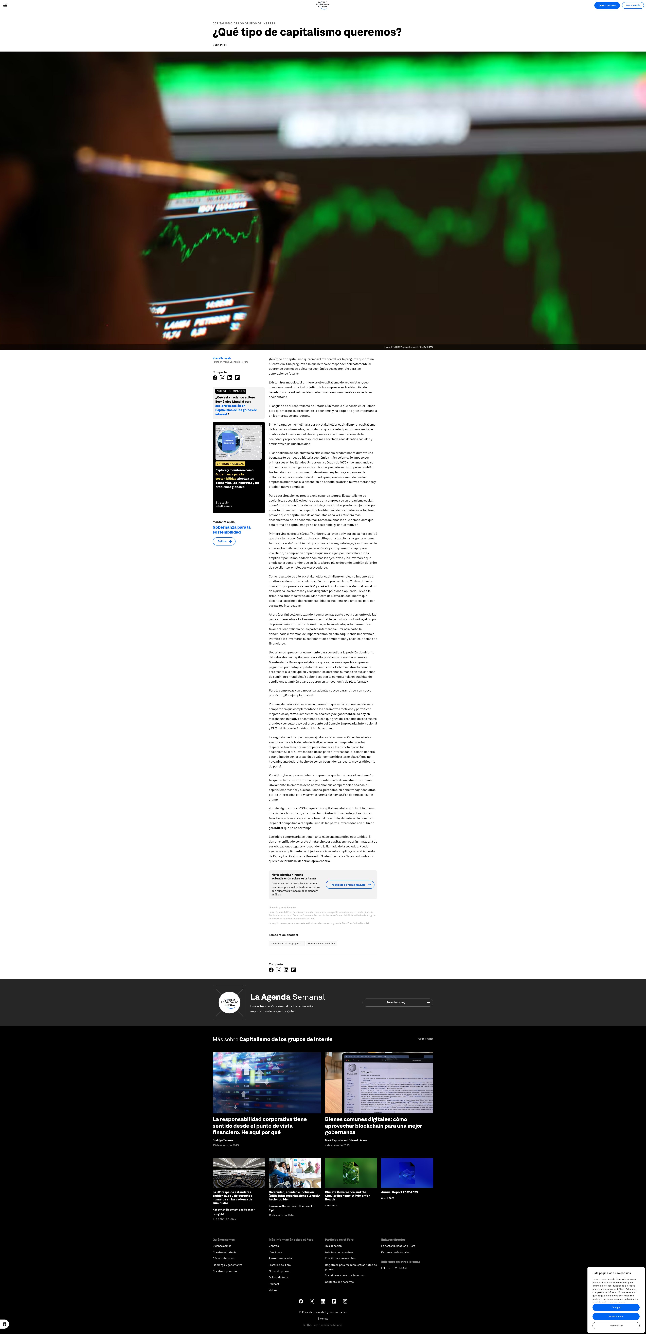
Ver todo (425, 1039)
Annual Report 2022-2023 (399, 1192)
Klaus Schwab (222, 358)
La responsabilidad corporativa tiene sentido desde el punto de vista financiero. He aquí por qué (260, 1125)
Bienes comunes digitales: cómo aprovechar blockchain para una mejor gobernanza (373, 1125)
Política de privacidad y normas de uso (323, 1312)
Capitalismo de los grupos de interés (244, 23)
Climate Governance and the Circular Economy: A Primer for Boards (347, 1195)
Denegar (616, 1307)
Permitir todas (616, 1316)
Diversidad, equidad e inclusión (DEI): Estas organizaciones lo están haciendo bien (294, 1195)
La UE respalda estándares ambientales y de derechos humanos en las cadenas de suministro (232, 1197)
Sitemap (323, 1318)
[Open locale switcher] (4, 1324)
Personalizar (616, 1325)
